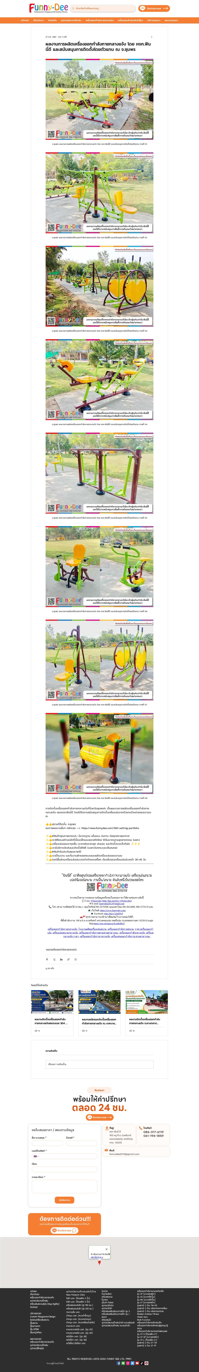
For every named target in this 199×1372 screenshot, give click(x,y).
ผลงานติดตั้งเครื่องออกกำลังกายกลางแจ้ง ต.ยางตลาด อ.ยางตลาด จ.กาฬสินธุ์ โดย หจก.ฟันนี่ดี (144, 1021)
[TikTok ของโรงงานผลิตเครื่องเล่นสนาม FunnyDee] (142, 1363)
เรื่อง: (34, 1164)
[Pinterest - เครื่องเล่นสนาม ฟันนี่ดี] (146, 1363)
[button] (52, 21)
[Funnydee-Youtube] (137, 1363)
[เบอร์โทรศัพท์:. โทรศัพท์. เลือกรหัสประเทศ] (36, 1156)
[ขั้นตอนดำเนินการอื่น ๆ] (151, 37)
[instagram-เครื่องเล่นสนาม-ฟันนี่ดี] (128, 1363)
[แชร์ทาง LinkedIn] (61, 959)
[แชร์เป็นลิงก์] (68, 959)
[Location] (106, 1128)
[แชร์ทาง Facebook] (47, 959)
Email (70, 1137)
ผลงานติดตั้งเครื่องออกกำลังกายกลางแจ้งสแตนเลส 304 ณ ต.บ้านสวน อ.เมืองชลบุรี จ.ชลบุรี (52, 1021)
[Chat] (74, 1230)
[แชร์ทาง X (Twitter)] (54, 959)
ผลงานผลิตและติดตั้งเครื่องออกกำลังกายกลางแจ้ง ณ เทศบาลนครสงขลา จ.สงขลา (99, 1021)
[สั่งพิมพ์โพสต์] (75, 959)
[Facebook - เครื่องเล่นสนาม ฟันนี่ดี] (118, 1363)
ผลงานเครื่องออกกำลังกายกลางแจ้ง (61, 949)
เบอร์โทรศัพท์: (39, 1150)
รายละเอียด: (38, 1177)
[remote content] (99, 905)
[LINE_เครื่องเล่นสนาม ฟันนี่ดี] (123, 1363)
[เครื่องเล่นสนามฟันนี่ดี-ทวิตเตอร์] (132, 1363)
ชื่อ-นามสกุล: (39, 1137)
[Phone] (141, 1128)
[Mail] (106, 1150)
